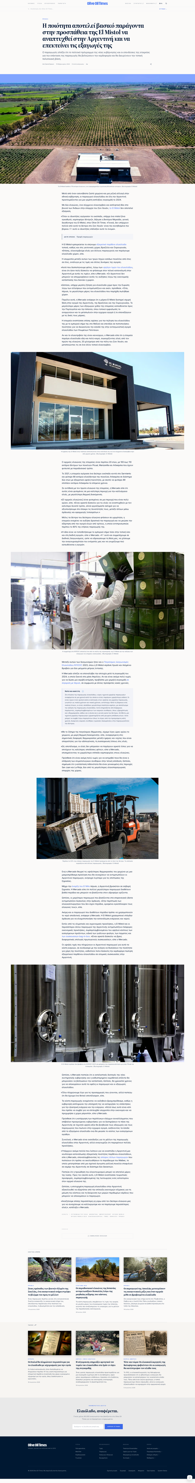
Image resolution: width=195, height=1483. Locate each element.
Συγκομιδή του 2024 (79, 1214)
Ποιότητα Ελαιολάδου (130, 1448)
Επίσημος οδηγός (152, 1455)
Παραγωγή (62, 3)
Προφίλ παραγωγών (85, 237)
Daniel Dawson (49, 64)
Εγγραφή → (163, 9)
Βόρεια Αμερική (130, 1359)
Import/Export (105, 1214)
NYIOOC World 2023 (79, 1216)
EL (162, 3)
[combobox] (93, 9)
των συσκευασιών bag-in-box (76, 936)
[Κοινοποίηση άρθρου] (151, 64)
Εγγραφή (123, 1470)
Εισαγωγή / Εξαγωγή (106, 1455)
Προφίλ (45, 19)
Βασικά (128, 3)
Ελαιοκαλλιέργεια (95, 1216)
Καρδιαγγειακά (80, 1455)
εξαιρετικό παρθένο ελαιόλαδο (111, 244)
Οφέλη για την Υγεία (129, 1451)
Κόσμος (31, 3)
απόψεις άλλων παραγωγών (114, 1157)
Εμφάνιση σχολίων (98, 1236)
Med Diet (78, 1451)
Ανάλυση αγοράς (152, 1448)
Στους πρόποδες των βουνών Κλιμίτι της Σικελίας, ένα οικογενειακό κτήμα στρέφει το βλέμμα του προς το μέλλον (49, 1291)
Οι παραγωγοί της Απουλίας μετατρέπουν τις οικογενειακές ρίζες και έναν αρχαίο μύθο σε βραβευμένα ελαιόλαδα (144, 1291)
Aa (87, 64)
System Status (162, 1470)
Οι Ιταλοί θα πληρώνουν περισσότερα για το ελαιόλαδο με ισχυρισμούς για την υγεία (49, 1363)
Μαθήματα (150, 3)
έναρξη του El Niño (81, 886)
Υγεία (39, 3)
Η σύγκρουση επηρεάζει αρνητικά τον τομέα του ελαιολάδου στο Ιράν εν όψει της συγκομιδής (95, 1365)
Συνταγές (138, 3)
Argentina (93, 1214)
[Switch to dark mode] (166, 3)
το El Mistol (114, 208)
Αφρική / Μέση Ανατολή (85, 1359)
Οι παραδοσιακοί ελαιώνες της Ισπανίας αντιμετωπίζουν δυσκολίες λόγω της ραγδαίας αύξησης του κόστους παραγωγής (96, 1293)
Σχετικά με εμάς (112, 1470)
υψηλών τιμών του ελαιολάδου (117, 267)
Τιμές (106, 1216)
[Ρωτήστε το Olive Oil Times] (189, 1477)
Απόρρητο (141, 1470)
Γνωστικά (78, 1458)
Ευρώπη (31, 1359)
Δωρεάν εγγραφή (113, 1426)
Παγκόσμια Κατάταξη (154, 1451)
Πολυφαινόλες (80, 1448)
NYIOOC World (118, 1214)
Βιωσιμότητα (103, 1458)
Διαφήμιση (132, 1470)
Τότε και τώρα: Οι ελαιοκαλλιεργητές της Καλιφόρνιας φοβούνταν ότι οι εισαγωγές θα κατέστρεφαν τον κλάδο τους (145, 1365)
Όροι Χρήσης (151, 1470)
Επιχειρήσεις (50, 3)
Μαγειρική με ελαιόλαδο (131, 1455)
